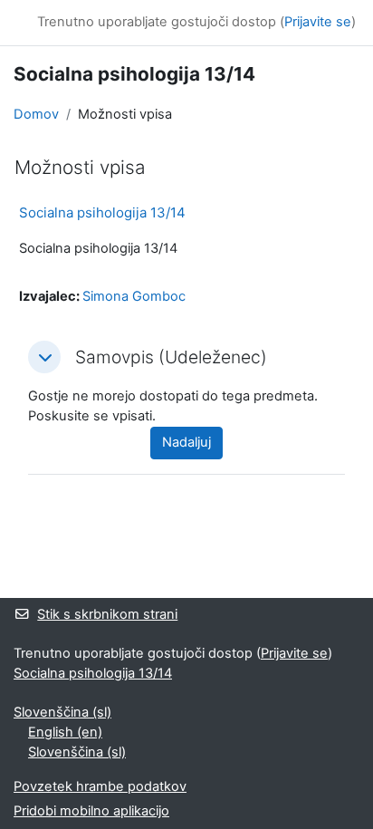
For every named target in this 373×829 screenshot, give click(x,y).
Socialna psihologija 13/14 (102, 212)
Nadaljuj (186, 442)
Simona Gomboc (134, 296)
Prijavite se (317, 22)
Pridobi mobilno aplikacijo (91, 811)
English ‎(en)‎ (65, 732)
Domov (36, 114)
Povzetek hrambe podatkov (100, 786)
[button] (44, 357)
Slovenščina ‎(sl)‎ (62, 712)
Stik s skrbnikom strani (107, 614)
